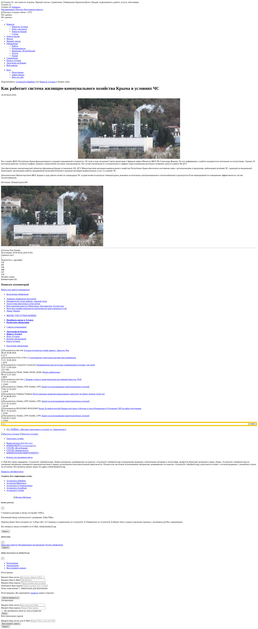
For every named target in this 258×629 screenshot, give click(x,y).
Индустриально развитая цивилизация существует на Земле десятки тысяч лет (69, 394)
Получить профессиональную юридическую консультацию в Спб (36, 308)
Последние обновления (17, 346)
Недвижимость (19, 48)
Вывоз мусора (19, 443)
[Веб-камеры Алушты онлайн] (29, 434)
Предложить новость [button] (33, 9)
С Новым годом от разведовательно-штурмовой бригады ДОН (52, 379)
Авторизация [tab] (12, 565)
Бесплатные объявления (17, 294)
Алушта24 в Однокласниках (19, 485)
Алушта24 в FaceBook (16, 488)
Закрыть (5, 531)
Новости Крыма (19, 31)
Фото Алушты (13, 336)
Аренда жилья (12, 36)
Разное (15, 56)
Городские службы (15, 438)
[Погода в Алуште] (10, 434)
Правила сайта (8, 471)
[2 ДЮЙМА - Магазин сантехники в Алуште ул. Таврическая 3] (36, 429)
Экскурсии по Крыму (16, 63)
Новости (10, 24)
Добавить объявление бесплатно (21, 299)
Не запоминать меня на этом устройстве (22, 611)
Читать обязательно (51, 372)
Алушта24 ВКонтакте (16, 483)
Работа (15, 46)
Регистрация (17, 72)
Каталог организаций (16, 339)
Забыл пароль (18, 75)
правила (34, 593)
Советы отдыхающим (16, 327)
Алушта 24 (6, 7)
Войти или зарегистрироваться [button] (15, 289)
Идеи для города (19, 29)
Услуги (15, 53)
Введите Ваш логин (10, 577)
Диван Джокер (13, 311)
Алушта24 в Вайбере (16, 481)
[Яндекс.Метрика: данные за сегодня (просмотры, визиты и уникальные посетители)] (22, 497)
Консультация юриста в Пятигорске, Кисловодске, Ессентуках (35, 306)
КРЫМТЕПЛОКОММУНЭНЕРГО (22, 453)
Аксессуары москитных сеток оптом (23, 303)
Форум (9, 39)
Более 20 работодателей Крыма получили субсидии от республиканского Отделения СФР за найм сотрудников (90, 408)
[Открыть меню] (2, 20)
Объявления (12, 43)
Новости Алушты (20, 27)
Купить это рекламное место (19, 457)
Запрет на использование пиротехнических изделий (65, 387)
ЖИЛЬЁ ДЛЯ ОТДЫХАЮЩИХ (21, 315)
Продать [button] (19, 9)
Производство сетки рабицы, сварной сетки (26, 301)
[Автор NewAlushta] (10, 250)
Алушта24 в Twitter (15, 490)
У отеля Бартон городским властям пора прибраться (52, 357)
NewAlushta (6, 253)
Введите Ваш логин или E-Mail (15, 621)
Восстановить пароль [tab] (16, 568)
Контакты (19, 471)
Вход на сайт (18, 77)
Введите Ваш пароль (10, 583)
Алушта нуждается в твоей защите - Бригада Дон (46, 350)
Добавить (16, 7)
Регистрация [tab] (12, 563)
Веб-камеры (11, 65)
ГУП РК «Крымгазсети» (17, 450)
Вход (8, 70)
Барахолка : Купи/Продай (23, 51)
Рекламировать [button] (8, 9)
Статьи (15, 34)
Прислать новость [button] (9, 545)
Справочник (12, 58)
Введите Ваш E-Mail (10, 580)
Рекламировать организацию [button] (31, 545)
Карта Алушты (13, 341)
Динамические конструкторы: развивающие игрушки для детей (65, 365)
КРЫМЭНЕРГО (21, 445)
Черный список (13, 41)
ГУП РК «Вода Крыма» (17, 448)
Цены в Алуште (13, 60)
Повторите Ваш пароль (11, 586)
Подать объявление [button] (54, 545)
